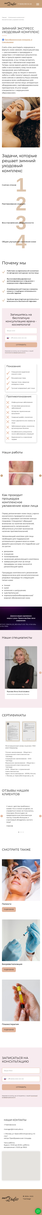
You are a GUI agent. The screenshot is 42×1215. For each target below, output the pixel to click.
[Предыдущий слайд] (1, 475)
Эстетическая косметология (16, 17)
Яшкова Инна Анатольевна (18, 691)
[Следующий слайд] (40, 475)
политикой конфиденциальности (15, 352)
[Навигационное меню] (37, 4)
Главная (4, 17)
